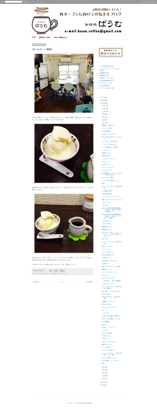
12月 (104, 105)
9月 (103, 114)
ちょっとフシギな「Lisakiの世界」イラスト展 (112, 354)
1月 (103, 378)
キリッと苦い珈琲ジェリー (110, 180)
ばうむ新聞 (103, 85)
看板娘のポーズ (107, 227)
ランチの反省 (106, 347)
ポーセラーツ (62, 273)
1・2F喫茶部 (104, 66)
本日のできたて (107, 304)
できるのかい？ (107, 221)
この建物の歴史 (107, 191)
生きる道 (105, 205)
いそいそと (105, 313)
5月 (103, 367)
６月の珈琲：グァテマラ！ (110, 361)
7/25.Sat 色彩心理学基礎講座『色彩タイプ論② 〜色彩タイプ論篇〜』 (112, 210)
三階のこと (105, 263)
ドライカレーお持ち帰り (110, 141)
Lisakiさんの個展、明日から (111, 316)
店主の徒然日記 (107, 194)
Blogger (89, 403)
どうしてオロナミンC (109, 272)
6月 (103, 123)
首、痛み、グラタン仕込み (110, 291)
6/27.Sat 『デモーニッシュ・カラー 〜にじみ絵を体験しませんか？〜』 (112, 234)
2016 (102, 100)
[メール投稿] (50, 270)
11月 (104, 108)
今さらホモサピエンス (109, 358)
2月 (103, 376)
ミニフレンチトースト (109, 159)
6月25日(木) (106, 156)
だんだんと (105, 275)
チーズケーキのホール (109, 144)
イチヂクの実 (106, 224)
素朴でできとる (107, 344)
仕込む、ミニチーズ (108, 327)
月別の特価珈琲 (105, 80)
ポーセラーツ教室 (108, 177)
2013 (102, 385)
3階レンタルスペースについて (112, 199)
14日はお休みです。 (108, 255)
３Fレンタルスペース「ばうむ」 (48, 273)
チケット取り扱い (106, 88)
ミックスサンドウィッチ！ (110, 197)
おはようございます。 (109, 278)
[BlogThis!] (56, 270)
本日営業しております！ (110, 261)
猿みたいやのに (107, 246)
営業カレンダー (105, 78)
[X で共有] (59, 270)
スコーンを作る (107, 128)
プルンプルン (106, 202)
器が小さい (105, 239)
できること (105, 161)
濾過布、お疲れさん (108, 125)
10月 (104, 111)
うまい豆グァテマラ (108, 283)
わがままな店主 (107, 333)
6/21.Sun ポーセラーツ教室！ (111, 266)
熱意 (103, 183)
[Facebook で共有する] (61, 270)
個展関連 (103, 75)
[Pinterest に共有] (63, 270)
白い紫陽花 (105, 322)
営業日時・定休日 (45, 37)
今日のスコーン (107, 258)
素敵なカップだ (107, 269)
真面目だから (106, 153)
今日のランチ (106, 164)
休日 (103, 363)
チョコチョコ (106, 249)
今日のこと (105, 339)
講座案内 (103, 73)
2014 (102, 382)
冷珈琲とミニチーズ (108, 301)
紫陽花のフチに (107, 229)
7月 (103, 120)
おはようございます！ (109, 134)
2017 (102, 97)
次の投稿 (36, 282)
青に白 (104, 324)
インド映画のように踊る (110, 147)
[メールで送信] (54, 270)
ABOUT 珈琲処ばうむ (61, 37)
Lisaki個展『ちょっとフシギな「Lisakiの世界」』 (112, 174)
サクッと (105, 310)
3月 (103, 373)
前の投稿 (89, 282)
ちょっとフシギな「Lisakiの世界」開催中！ (112, 287)
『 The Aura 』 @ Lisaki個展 (111, 281)
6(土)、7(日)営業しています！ (112, 319)
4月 (103, 370)
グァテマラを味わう (108, 350)
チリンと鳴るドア (108, 252)
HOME (34, 37)
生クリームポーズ (108, 167)
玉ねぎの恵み (106, 294)
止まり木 (105, 330)
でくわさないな (107, 170)
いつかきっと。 (107, 150)
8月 (103, 117)
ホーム (62, 282)
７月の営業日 (106, 131)
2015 (102, 103)
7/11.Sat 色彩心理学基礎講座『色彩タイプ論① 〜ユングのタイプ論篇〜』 (112, 216)
